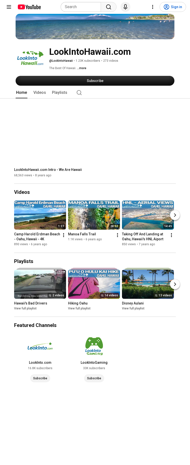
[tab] (21, 93)
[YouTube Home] (29, 7)
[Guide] (9, 7)
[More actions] (64, 235)
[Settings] (153, 7)
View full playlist (25, 308)
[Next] (175, 215)
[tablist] (95, 93)
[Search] (109, 7)
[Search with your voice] (125, 7)
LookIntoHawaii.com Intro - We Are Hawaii (48, 170)
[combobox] (82, 7)
